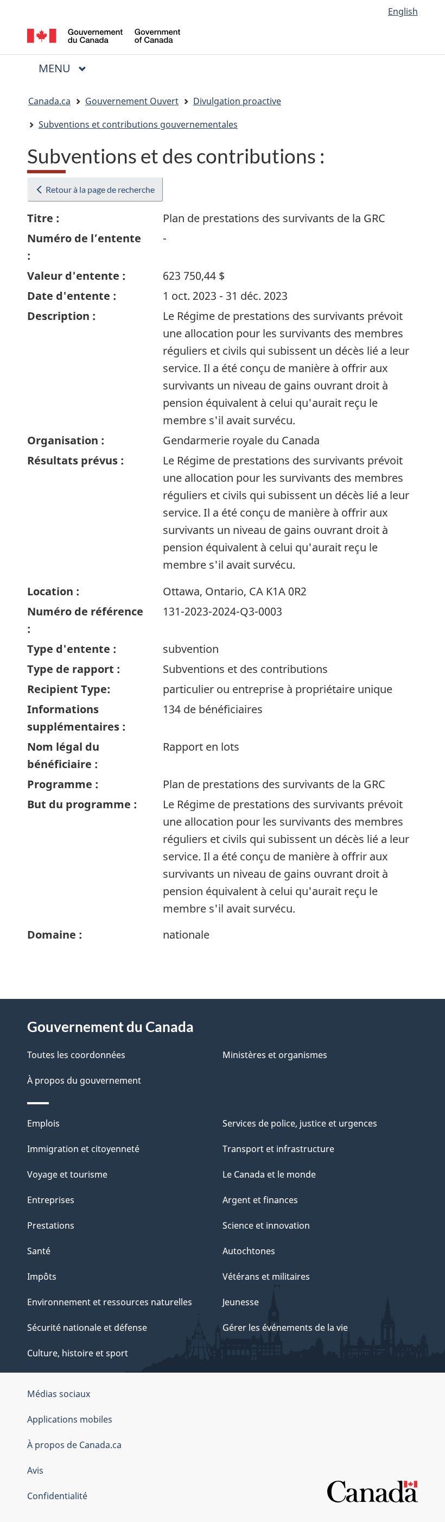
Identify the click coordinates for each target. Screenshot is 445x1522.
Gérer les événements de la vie (285, 1328)
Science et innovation (266, 1225)
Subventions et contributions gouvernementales (138, 124)
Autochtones (249, 1251)
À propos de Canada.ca (74, 1445)
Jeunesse (241, 1302)
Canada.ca (49, 101)
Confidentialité (57, 1496)
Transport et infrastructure (278, 1149)
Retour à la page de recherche (99, 189)
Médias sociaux (58, 1394)
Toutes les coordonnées (76, 1055)
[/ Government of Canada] (104, 34)
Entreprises (50, 1200)
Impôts (41, 1276)
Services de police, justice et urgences (300, 1123)
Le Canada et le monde (269, 1174)
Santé (38, 1251)
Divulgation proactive (237, 101)
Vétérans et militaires (266, 1276)
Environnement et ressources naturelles (109, 1302)
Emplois (43, 1123)
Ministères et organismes (275, 1055)
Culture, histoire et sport (77, 1353)
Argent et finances (260, 1200)
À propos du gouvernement (84, 1080)
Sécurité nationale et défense (87, 1328)
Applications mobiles (69, 1419)
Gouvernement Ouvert (132, 101)
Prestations (50, 1225)
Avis (35, 1470)
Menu (67, 68)
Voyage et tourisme (67, 1174)
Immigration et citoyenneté (83, 1149)
